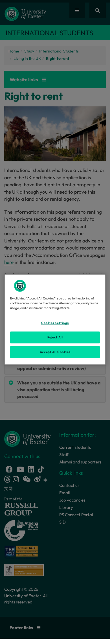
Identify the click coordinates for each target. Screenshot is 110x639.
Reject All (55, 337)
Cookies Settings (55, 323)
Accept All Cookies (55, 352)
